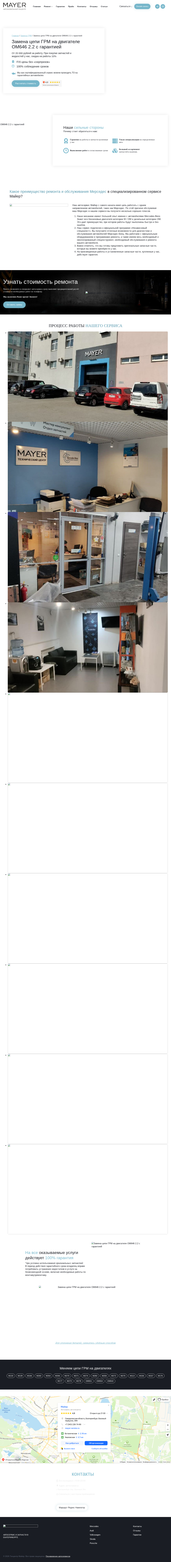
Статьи (104, 6)
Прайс (71, 6)
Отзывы (94, 6)
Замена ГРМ (26, 36)
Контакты (81, 6)
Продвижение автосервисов (58, 1556)
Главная (37, 6)
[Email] (163, 6)
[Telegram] (157, 6)
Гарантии (60, 6)
